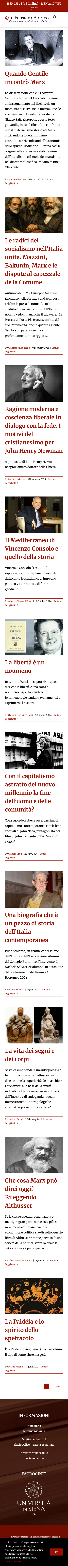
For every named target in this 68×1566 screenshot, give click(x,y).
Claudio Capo (15, 853)
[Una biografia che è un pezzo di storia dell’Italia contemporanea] (34, 889)
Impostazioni (12, 1561)
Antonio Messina (17, 179)
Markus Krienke (16, 479)
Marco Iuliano (15, 1366)
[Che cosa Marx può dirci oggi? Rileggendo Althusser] (34, 1155)
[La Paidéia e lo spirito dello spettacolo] (34, 1296)
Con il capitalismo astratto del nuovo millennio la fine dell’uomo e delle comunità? (30, 793)
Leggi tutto (10, 183)
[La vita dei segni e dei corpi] (34, 1025)
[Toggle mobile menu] (61, 17)
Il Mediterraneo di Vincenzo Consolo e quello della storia (31, 548)
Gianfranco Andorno (19, 347)
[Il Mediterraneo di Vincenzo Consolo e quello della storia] (34, 515)
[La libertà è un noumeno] (34, 637)
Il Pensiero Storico (19, 1537)
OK (56, 1551)
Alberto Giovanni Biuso (20, 601)
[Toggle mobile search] (54, 17)
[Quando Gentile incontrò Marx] (34, 48)
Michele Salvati (16, 989)
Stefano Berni (15, 1119)
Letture (49, 179)
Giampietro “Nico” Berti (20, 715)
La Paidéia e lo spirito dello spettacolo (24, 1330)
